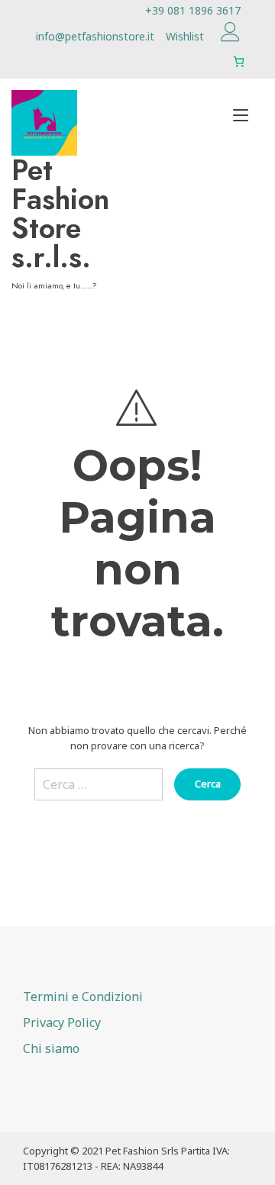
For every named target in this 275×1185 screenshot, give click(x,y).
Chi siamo (51, 1048)
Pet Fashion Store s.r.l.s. (60, 214)
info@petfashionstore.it (95, 36)
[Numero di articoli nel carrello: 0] (238, 61)
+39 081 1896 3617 (193, 10)
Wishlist (185, 36)
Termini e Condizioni (83, 996)
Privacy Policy (62, 1022)
